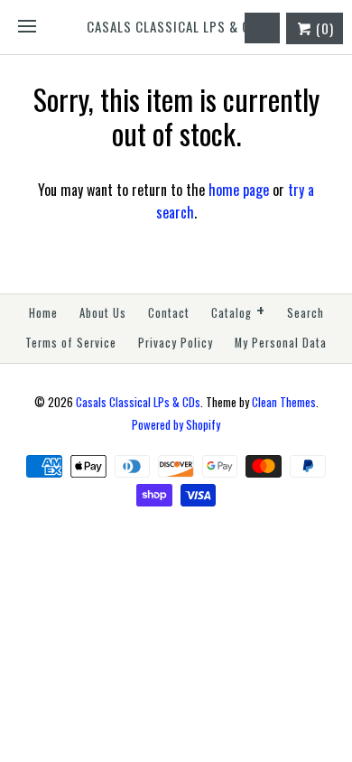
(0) (323, 28)
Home (43, 312)
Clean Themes (284, 402)
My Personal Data (281, 342)
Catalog (238, 311)
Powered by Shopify (176, 424)
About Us (102, 312)
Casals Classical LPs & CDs (138, 402)
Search (305, 312)
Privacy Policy (175, 342)
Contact (169, 312)
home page (238, 189)
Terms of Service (70, 342)
